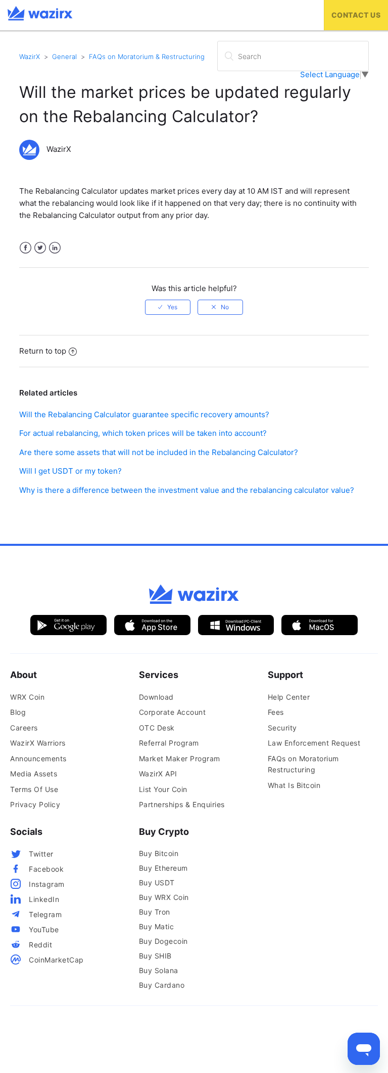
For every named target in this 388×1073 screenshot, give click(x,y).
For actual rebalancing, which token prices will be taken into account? (143, 433)
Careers (24, 727)
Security (282, 727)
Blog (18, 712)
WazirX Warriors (38, 743)
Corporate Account (172, 712)
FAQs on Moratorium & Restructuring (147, 56)
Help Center (289, 697)
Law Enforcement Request (314, 743)
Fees (276, 712)
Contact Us (355, 15)
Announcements (38, 758)
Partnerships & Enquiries (182, 804)
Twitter (40, 248)
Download (156, 697)
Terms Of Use (34, 789)
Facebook (25, 248)
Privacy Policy (35, 804)
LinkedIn (54, 248)
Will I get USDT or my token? (70, 471)
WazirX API (158, 773)
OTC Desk (157, 727)
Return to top (42, 351)
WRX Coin (27, 697)
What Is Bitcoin (294, 785)
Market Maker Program (179, 758)
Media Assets (33, 773)
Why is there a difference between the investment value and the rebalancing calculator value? (186, 490)
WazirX (29, 56)
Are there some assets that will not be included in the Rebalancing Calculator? (158, 452)
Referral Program (169, 743)
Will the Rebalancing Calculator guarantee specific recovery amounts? (144, 414)
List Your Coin (163, 789)
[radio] (167, 307)
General (64, 56)
